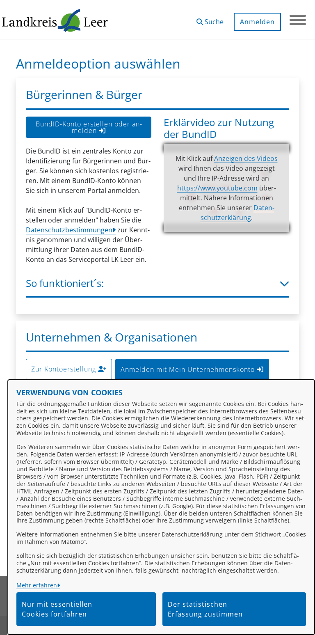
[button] (210, 18)
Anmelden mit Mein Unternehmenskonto (189, 369)
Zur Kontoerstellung (64, 369)
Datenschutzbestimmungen (69, 229)
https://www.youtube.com (217, 188)
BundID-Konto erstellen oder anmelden (89, 127)
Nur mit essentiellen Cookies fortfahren (57, 609)
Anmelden (257, 21)
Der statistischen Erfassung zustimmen (205, 609)
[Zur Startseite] (55, 19)
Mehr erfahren (36, 585)
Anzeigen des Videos (246, 158)
